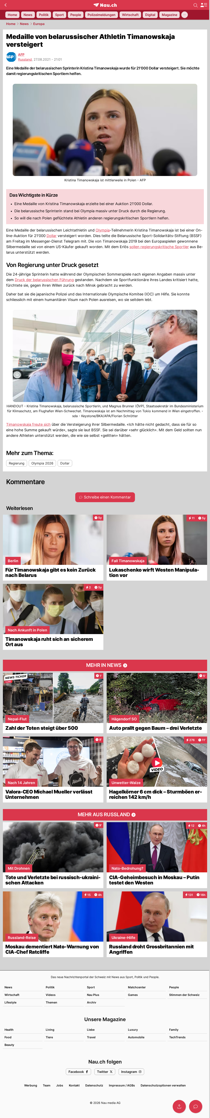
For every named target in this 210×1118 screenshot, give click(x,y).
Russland (25, 59)
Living (50, 1029)
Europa (39, 24)
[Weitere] (184, 14)
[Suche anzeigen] (196, 4)
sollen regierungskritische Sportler (159, 247)
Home (10, 24)
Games (133, 995)
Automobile (136, 1037)
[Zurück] (5, 5)
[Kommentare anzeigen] (195, 1106)
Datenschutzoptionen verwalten (163, 1085)
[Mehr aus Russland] (105, 815)
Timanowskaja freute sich (28, 424)
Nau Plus (93, 995)
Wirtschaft (12, 995)
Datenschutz (94, 1085)
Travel (91, 1037)
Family (173, 1029)
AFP (21, 54)
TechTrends (177, 1037)
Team (46, 1085)
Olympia (103, 230)
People (174, 987)
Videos (51, 995)
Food (8, 1037)
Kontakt (74, 1085)
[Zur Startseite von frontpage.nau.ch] (105, 5)
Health (9, 1029)
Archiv (91, 1002)
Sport (91, 987)
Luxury (133, 1029)
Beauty (9, 1044)
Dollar (52, 236)
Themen (51, 1002)
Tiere (49, 1037)
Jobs (59, 1085)
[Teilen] (179, 1106)
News (24, 24)
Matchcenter (137, 987)
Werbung (30, 1085)
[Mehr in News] (105, 665)
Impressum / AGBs (122, 1085)
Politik (50, 987)
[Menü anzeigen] (203, 5)
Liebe (91, 1029)
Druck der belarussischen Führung (44, 280)
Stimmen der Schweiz (184, 995)
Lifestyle (10, 1002)
